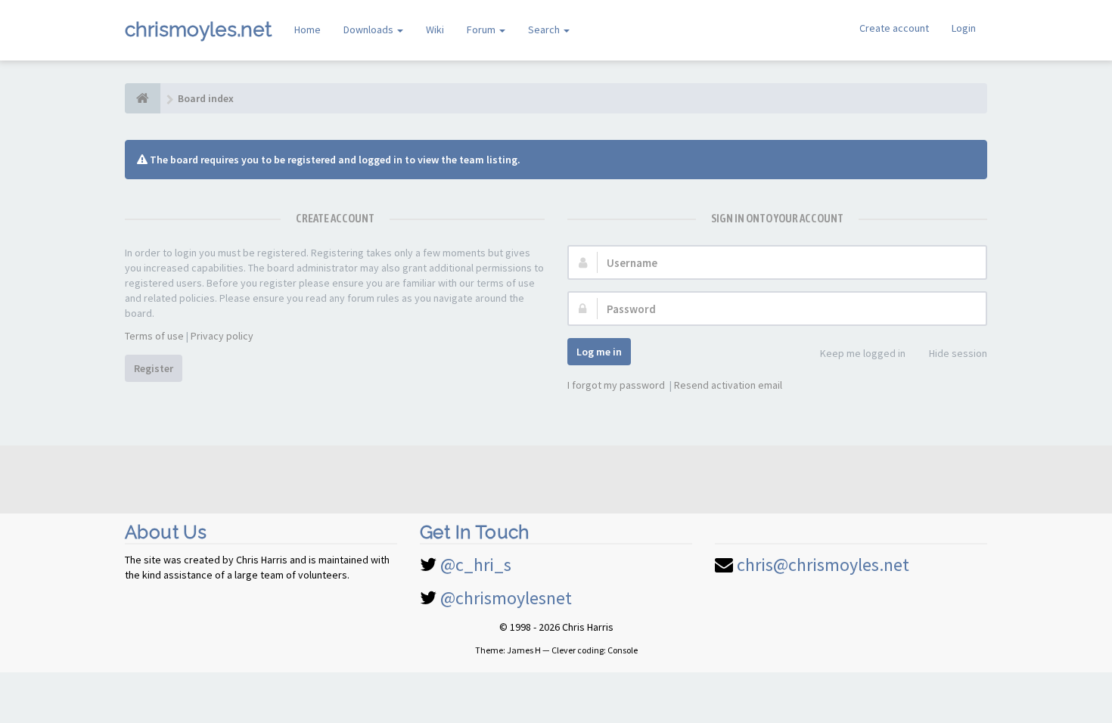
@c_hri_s (475, 564)
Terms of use (154, 336)
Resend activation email (728, 385)
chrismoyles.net (198, 29)
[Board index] (142, 98)
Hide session (958, 353)
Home (307, 29)
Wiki (435, 29)
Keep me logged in (862, 353)
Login (964, 28)
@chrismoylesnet (506, 598)
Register (153, 368)
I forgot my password (616, 385)
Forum (482, 29)
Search (545, 29)
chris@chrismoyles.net (823, 564)
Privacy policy (222, 336)
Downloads (369, 29)
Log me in (599, 351)
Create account (894, 28)
